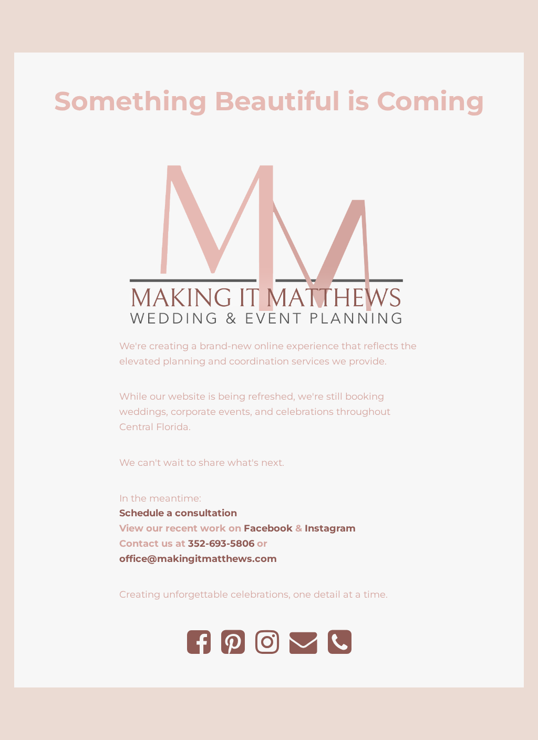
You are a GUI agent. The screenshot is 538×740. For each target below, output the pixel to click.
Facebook (268, 528)
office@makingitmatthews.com (198, 558)
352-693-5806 (221, 543)
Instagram (330, 528)
